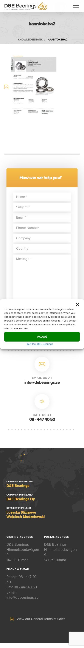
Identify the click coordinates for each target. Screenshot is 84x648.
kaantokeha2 (58, 39)
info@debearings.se (42, 382)
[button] (77, 304)
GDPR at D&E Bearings (40, 343)
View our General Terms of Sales (41, 619)
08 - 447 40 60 (25, 587)
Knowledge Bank (30, 39)
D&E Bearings (25, 6)
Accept (42, 337)
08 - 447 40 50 (42, 419)
